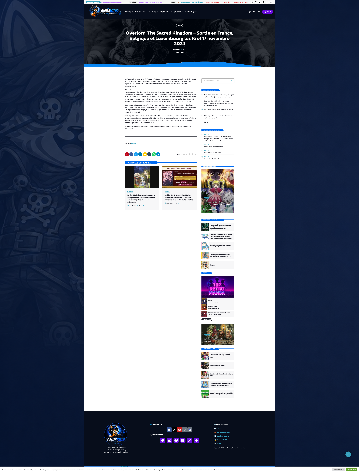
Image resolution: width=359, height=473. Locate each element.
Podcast (207, 335)
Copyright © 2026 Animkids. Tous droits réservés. (229, 448)
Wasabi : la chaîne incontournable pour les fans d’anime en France (221, 394)
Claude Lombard (213, 158)
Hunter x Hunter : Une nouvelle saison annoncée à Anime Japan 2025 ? (217, 204)
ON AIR (267, 12)
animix (133, 143)
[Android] (267, 2)
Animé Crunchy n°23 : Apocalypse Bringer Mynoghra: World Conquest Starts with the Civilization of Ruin (218, 139)
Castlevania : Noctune (215, 147)
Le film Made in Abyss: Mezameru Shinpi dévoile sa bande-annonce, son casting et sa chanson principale (141, 199)
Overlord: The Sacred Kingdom (136, 148)
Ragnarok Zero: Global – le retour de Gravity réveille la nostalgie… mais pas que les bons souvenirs (218, 103)
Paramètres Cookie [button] (338, 469)
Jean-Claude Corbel (214, 152)
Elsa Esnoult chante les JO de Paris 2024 (221, 375)
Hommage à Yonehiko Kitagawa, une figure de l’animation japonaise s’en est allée (220, 227)
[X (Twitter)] (252, 2)
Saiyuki (206, 122)
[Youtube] (179, 429)
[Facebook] (263, 2)
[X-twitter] (174, 429)
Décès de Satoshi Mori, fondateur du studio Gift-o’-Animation (221, 384)
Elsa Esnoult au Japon (217, 365)
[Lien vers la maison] (105, 11)
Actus (206, 198)
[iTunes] (259, 2)
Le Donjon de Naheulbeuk (215, 338)
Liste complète (206, 319)
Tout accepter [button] (352, 469)
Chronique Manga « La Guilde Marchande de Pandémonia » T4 (220, 256)
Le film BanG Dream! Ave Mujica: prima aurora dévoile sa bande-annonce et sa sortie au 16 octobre (179, 197)
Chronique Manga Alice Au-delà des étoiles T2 (220, 246)
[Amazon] (271, 2)
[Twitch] (256, 2)
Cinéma (179, 26)
